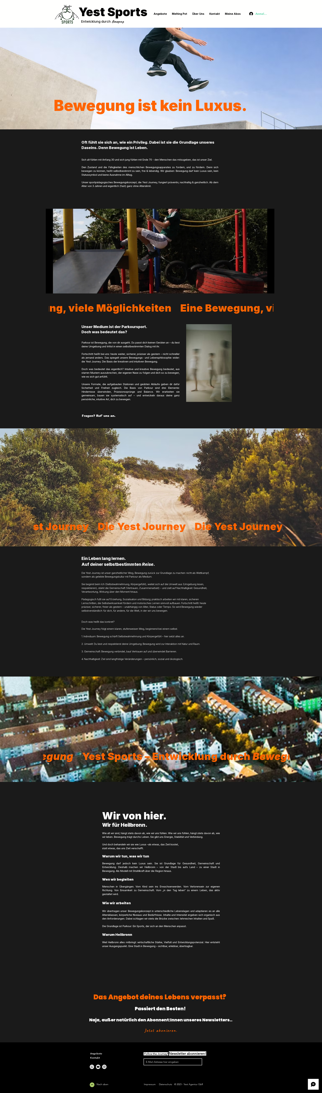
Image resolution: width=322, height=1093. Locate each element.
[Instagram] (104, 1067)
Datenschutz (165, 1084)
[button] (270, 289)
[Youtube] (98, 1067)
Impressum (150, 1084)
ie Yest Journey (148, 182)
